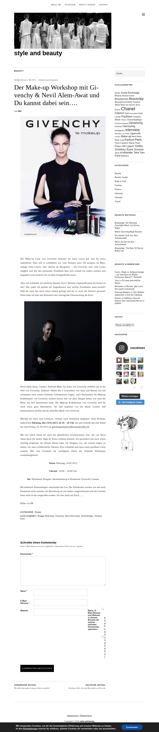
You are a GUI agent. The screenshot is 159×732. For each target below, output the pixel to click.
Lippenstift (135, 133)
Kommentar (26, 554)
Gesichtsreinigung (121, 123)
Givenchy (59, 516)
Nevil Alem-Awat (72, 516)
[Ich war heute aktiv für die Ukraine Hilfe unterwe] (140, 374)
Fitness (124, 120)
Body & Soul (120, 181)
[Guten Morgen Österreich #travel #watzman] (140, 360)
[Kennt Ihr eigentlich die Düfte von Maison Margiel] (119, 367)
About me (56, 5)
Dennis (118, 298)
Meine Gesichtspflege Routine (128, 232)
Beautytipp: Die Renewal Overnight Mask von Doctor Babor (127, 225)
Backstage (134, 92)
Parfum (129, 139)
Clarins (119, 113)
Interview (70, 5)
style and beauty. (87, 721)
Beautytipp (136, 98)
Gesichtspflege (134, 119)
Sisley (139, 146)
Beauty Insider (87, 5)
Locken (117, 136)
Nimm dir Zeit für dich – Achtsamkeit (125, 243)
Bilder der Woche (127, 105)
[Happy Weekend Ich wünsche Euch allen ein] (133, 381)
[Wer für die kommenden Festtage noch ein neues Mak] (126, 388)
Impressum (72, 715)
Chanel (128, 108)
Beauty (19, 71)
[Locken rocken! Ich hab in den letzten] (133, 367)
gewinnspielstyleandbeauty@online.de (70, 427)
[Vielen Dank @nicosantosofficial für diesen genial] (119, 360)
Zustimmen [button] (132, 727)
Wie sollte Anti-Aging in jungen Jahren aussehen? (32, 686)
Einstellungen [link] (30, 728)
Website (24, 610)
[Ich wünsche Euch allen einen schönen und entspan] (126, 360)
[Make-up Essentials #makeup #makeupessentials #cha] (126, 367)
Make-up (126, 136)
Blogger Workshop (46, 516)
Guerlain (118, 126)
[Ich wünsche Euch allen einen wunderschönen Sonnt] (119, 374)
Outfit (122, 140)
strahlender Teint (129, 152)
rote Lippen (128, 146)
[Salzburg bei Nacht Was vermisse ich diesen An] (140, 388)
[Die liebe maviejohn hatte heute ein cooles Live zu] (126, 381)
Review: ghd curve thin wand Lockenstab (129, 287)
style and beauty (38, 53)
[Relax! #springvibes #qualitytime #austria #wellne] (133, 360)
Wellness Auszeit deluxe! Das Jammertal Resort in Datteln (129, 301)
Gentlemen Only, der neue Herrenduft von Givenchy (87, 686)
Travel (117, 201)
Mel (19, 111)
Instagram (120, 130)
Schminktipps (87, 516)
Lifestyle (118, 197)
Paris (138, 139)
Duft (127, 113)
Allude (117, 93)
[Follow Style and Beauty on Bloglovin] (127, 450)
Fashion (126, 116)
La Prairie (125, 134)
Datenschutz (86, 715)
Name (23, 591)
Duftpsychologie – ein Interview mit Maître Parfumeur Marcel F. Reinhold (129, 274)
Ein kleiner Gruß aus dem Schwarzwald (126, 236)
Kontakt (103, 5)
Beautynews (121, 99)
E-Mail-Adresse (25, 602)
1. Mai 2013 (31, 80)
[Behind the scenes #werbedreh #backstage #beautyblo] (133, 374)
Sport (117, 153)
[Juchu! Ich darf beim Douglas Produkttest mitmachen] (140, 367)
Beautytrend (121, 102)
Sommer (139, 149)
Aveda (124, 92)
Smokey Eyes (124, 149)
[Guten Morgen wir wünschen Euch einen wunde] (119, 381)
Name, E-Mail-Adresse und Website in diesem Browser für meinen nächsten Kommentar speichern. (94, 619)
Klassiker (118, 134)
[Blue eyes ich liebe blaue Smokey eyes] (140, 381)
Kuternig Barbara (122, 292)
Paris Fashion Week (124, 143)
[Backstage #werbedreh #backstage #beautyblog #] (126, 374)
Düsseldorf (133, 113)
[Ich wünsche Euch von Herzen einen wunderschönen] (119, 388)
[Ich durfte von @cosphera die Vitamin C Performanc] (133, 388)
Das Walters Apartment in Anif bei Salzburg (129, 293)
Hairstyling (129, 126)
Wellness (125, 156)
